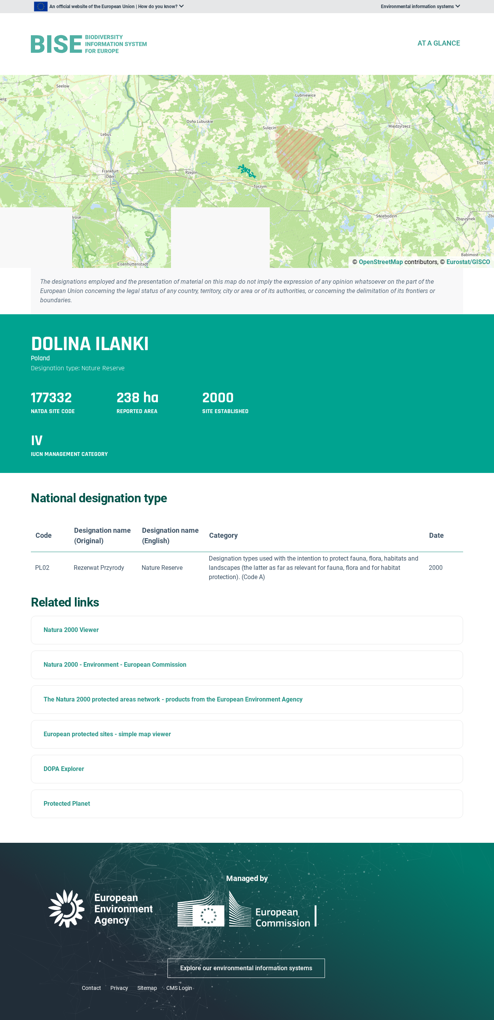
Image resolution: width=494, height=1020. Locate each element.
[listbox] (109, 6)
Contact (91, 988)
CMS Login (179, 988)
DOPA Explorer (64, 769)
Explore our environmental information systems (246, 968)
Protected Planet (67, 803)
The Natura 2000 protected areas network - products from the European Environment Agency (173, 699)
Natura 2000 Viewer (71, 630)
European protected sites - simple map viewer (107, 734)
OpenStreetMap (381, 262)
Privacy (119, 988)
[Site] (221, 44)
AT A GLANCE (439, 43)
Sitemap (147, 988)
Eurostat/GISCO (468, 262)
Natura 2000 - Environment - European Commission (115, 664)
